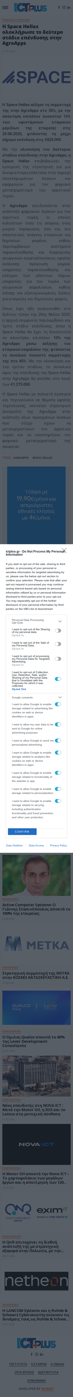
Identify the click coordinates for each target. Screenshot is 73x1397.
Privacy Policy (58, 845)
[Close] (65, 551)
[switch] (58, 631)
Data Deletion (14, 845)
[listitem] (36, 621)
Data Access (36, 845)
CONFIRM (22, 831)
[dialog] (36, 698)
